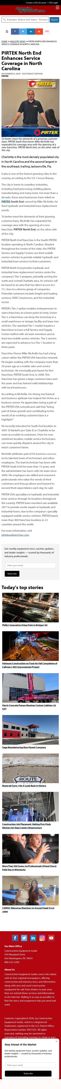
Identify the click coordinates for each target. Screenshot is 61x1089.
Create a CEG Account (36, 2)
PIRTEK (5, 201)
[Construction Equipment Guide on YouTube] (52, 940)
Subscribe (12, 573)
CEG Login (53, 2)
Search (54, 20)
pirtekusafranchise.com (15, 535)
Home (4, 41)
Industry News (17, 41)
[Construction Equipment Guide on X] (25, 940)
